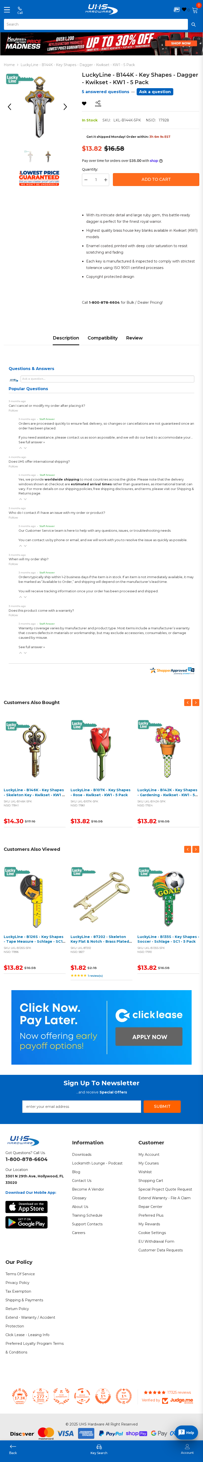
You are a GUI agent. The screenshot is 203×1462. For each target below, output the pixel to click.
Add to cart (33, 756)
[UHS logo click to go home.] (101, 9)
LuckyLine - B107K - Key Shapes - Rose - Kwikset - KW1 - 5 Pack (100, 792)
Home (9, 65)
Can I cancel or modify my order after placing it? (47, 406)
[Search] (101, 24)
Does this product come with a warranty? (41, 610)
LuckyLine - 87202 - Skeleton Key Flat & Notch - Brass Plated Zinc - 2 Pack (100, 942)
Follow (13, 410)
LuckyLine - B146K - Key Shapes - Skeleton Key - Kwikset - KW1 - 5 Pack (34, 795)
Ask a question (155, 91)
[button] (21, 448)
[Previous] (11, 106)
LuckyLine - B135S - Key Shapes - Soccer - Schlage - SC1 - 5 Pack (168, 939)
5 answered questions (105, 91)
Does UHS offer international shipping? (39, 461)
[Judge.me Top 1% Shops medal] (103, 1396)
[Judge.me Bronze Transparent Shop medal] (82, 1396)
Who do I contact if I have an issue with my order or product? (57, 513)
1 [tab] (101, 51)
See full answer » (32, 442)
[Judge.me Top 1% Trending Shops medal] (124, 1396)
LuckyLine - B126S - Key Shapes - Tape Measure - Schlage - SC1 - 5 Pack (34, 942)
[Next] (67, 106)
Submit (162, 1106)
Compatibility (103, 338)
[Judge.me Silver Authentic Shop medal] (61, 1396)
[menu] (7, 9)
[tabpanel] (101, 42)
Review (134, 338)
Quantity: (90, 169)
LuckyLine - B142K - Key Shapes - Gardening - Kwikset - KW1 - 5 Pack (167, 795)
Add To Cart (156, 179)
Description (66, 338)
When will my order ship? (29, 559)
